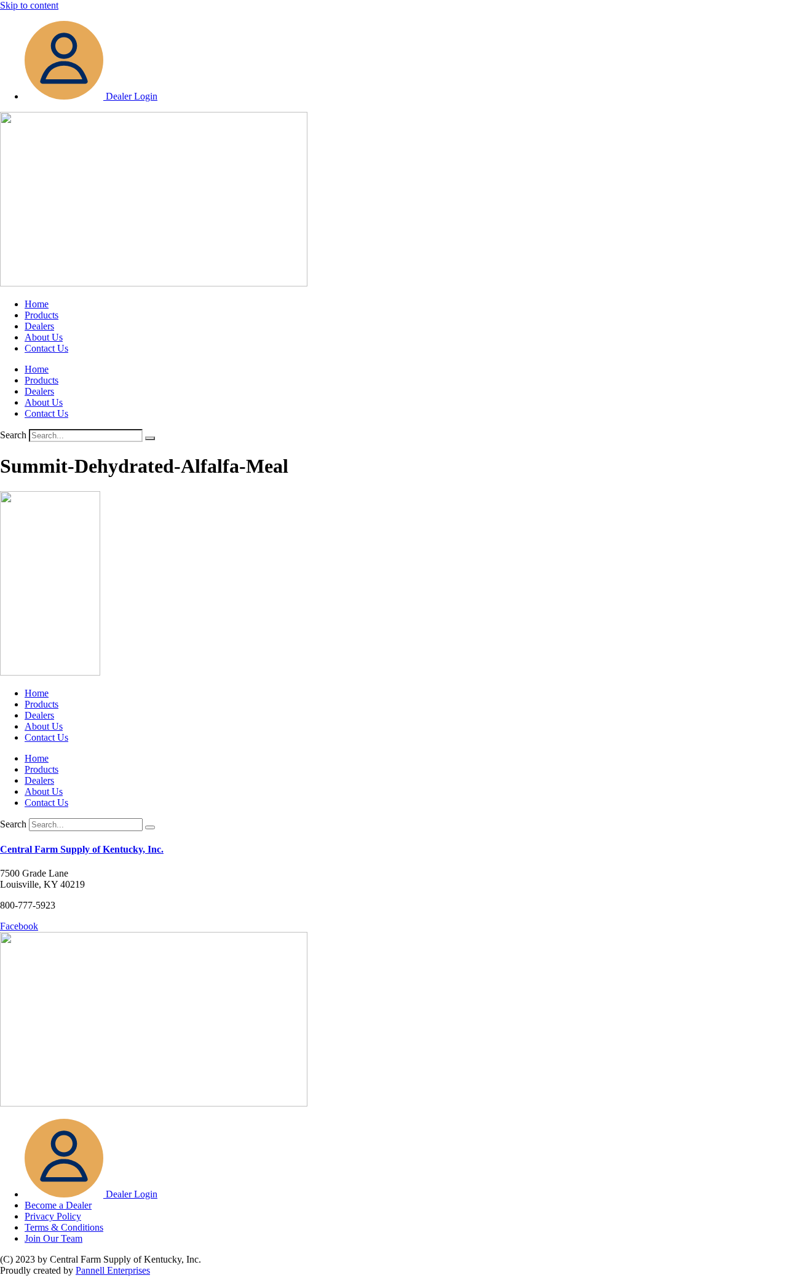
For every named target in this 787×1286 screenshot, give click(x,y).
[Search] (150, 438)
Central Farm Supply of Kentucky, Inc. (82, 849)
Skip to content (29, 5)
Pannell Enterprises (113, 1270)
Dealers (39, 326)
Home (37, 304)
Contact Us (46, 348)
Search (13, 435)
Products (41, 315)
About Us (44, 337)
